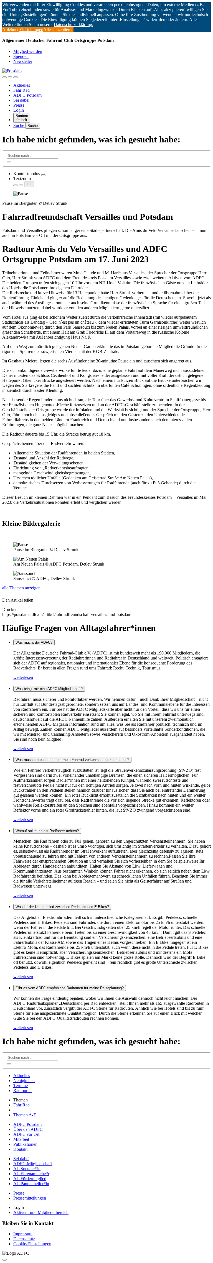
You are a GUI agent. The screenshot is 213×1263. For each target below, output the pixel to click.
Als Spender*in (26, 1168)
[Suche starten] (9, 162)
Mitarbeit (21, 1139)
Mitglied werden (27, 51)
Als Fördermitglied (29, 1178)
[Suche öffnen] (10, 77)
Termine (20, 1085)
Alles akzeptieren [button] (58, 29)
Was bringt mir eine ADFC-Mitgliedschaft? (49, 689)
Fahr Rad (21, 90)
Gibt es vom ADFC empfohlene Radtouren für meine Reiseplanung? (70, 988)
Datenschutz (24, 1238)
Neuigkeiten (24, 1080)
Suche (19, 125)
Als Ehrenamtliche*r (31, 1173)
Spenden (21, 56)
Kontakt (20, 1149)
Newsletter (22, 61)
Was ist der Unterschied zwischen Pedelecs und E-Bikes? (62, 907)
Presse (18, 105)
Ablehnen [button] (10, 29)
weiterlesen (23, 677)
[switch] (43, 175)
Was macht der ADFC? (34, 642)
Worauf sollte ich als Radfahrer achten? (47, 831)
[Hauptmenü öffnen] (15, 77)
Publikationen (25, 1144)
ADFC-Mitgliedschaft (32, 1163)
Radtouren (22, 1090)
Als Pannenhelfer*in (31, 1183)
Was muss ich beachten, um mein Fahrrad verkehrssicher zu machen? (72, 760)
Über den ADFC (28, 1129)
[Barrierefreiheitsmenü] (4, 77)
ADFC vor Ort (26, 1134)
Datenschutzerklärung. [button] (73, 24)
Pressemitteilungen (29, 1198)
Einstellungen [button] (31, 29)
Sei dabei (21, 100)
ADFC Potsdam (27, 95)
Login (18, 110)
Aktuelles (21, 85)
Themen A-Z (24, 1115)
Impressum (22, 1233)
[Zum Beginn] (4, 1260)
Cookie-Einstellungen (32, 1243)
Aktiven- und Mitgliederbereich (41, 1212)
